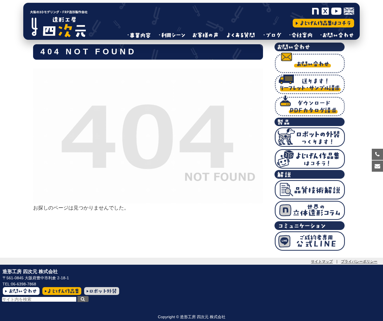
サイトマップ (322, 261)
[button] (83, 299)
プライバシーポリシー (359, 261)
